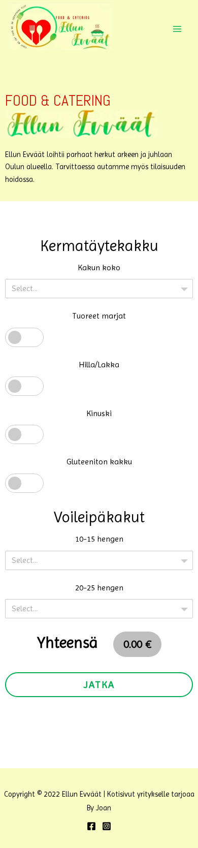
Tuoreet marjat (99, 316)
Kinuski (99, 413)
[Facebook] (91, 826)
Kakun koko (99, 267)
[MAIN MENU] (177, 29)
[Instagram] (106, 826)
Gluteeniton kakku (99, 461)
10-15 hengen (99, 539)
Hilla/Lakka (99, 364)
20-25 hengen (99, 587)
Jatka (99, 684)
